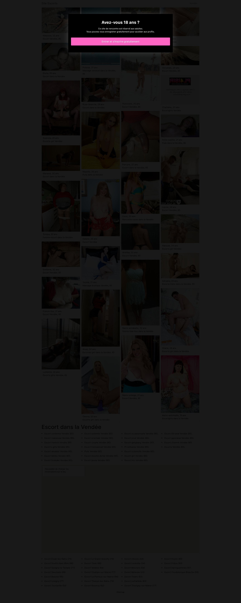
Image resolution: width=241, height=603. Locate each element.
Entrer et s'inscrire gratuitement (120, 41)
